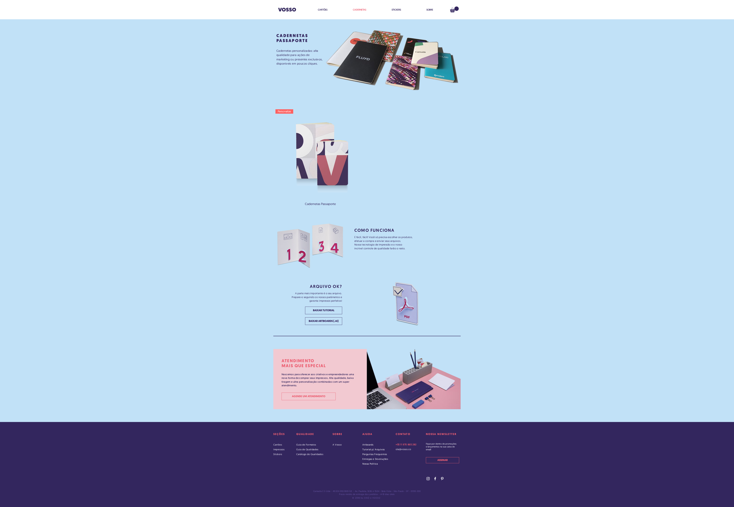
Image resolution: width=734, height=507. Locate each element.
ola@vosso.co (403, 449)
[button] (454, 9)
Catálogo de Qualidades (309, 454)
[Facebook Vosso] (435, 478)
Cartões (277, 444)
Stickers (277, 454)
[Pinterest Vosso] (442, 478)
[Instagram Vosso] (428, 478)
